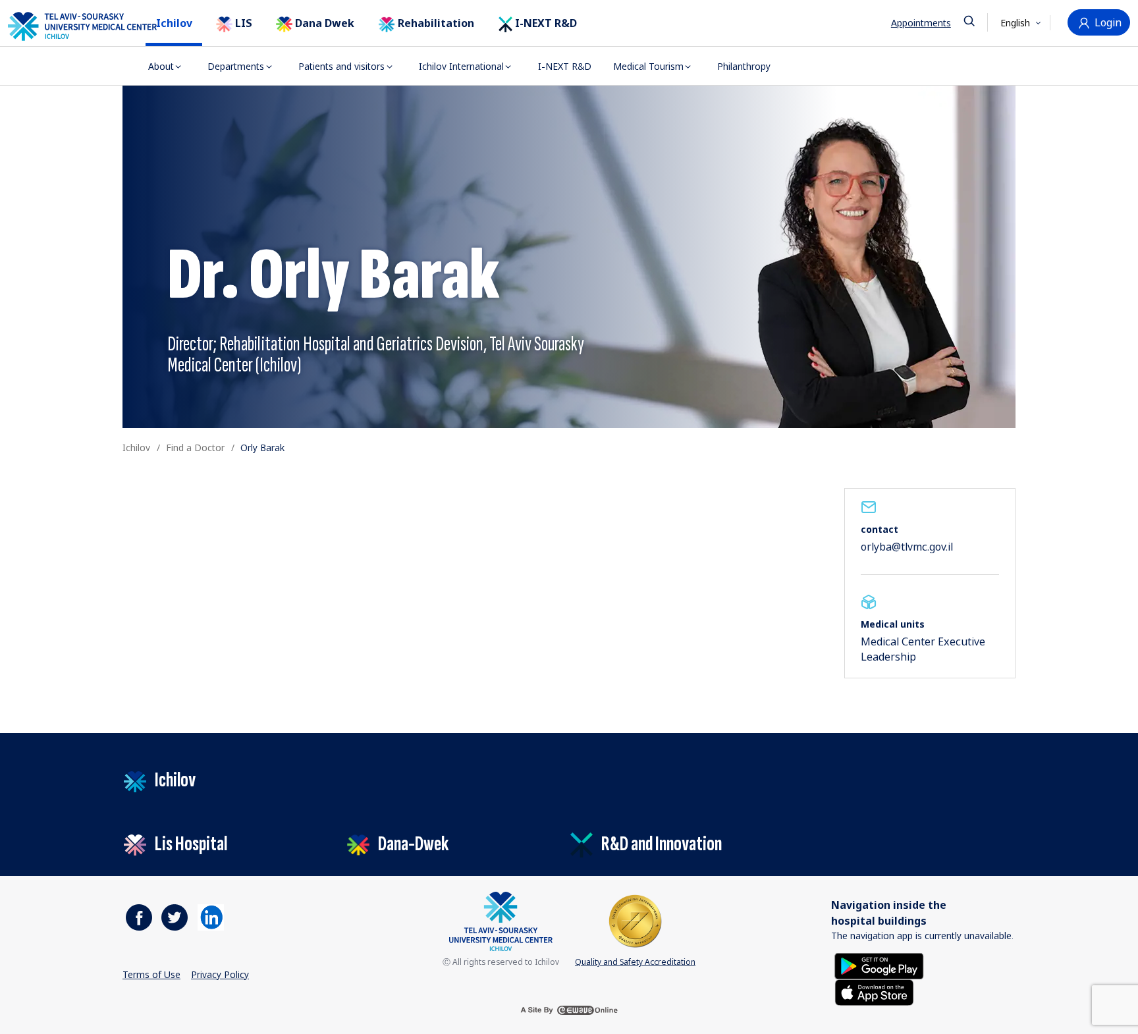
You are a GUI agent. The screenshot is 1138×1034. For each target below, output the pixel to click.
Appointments (921, 22)
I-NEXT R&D (544, 23)
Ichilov (174, 23)
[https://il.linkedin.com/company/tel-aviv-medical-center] (211, 917)
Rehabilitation (434, 23)
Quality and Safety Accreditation (635, 961)
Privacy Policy (220, 974)
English (1016, 22)
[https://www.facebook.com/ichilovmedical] (139, 917)
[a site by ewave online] (569, 1010)
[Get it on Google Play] (879, 965)
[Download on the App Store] (874, 991)
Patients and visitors (341, 66)
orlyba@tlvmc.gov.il (907, 546)
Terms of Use (151, 974)
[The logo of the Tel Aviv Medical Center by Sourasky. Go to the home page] (65, 26)
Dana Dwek (323, 23)
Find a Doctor (195, 447)
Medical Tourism (648, 66)
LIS (242, 23)
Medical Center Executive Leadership (923, 648)
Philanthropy (744, 66)
